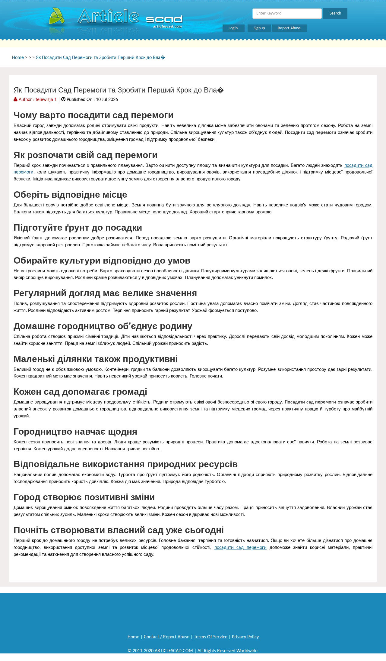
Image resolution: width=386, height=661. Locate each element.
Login (234, 28)
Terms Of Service (210, 637)
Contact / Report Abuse (166, 637)
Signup (259, 28)
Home (18, 57)
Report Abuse (289, 28)
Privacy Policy (245, 637)
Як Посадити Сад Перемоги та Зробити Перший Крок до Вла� (100, 57)
